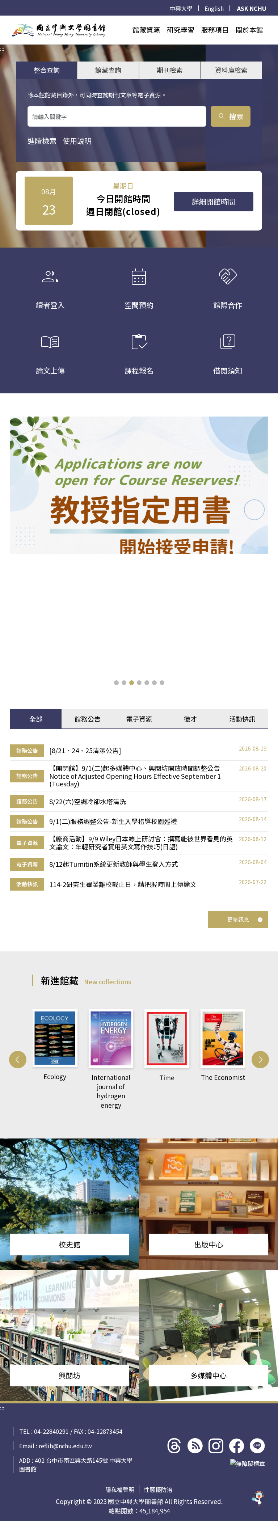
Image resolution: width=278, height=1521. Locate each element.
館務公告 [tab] (88, 718)
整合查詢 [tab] (47, 70)
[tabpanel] (139, 817)
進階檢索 (42, 140)
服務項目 (215, 29)
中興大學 (181, 8)
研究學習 (180, 29)
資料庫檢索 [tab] (231, 70)
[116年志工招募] (139, 545)
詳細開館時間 (213, 201)
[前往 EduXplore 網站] (258, 1498)
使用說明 (77, 140)
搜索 (230, 116)
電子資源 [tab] (139, 718)
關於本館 (249, 29)
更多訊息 (238, 919)
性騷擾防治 (158, 1489)
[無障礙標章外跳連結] (247, 1463)
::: (2, 20)
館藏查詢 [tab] (108, 70)
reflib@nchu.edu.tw (65, 1445)
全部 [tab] (35, 718)
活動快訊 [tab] (242, 718)
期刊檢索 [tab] (170, 70)
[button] (116, 682)
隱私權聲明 (119, 1489)
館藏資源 (146, 29)
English (214, 8)
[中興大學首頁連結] (59, 30)
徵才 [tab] (190, 718)
